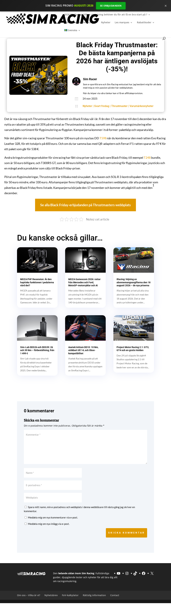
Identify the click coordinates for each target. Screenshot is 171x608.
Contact (114, 595)
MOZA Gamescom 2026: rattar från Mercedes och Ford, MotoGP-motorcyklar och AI (84, 282)
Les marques (122, 22)
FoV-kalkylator (70, 595)
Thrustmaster (119, 106)
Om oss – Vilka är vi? (28, 595)
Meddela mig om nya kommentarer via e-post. (53, 517)
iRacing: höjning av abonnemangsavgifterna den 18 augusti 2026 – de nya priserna (133, 282)
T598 (103, 138)
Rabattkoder (144, 22)
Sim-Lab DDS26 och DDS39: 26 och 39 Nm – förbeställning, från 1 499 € (37, 350)
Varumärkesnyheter (141, 106)
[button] (85, 205)
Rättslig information (94, 595)
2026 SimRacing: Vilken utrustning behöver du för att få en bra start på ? (105, 14)
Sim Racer (90, 79)
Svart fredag (101, 106)
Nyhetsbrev (51, 595)
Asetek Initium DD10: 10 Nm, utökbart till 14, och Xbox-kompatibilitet (83, 350)
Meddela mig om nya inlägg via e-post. (48, 523)
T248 (147, 157)
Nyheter (105, 22)
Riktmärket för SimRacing (78, 22)
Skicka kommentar (126, 532)
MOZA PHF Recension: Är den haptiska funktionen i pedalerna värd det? (37, 282)
